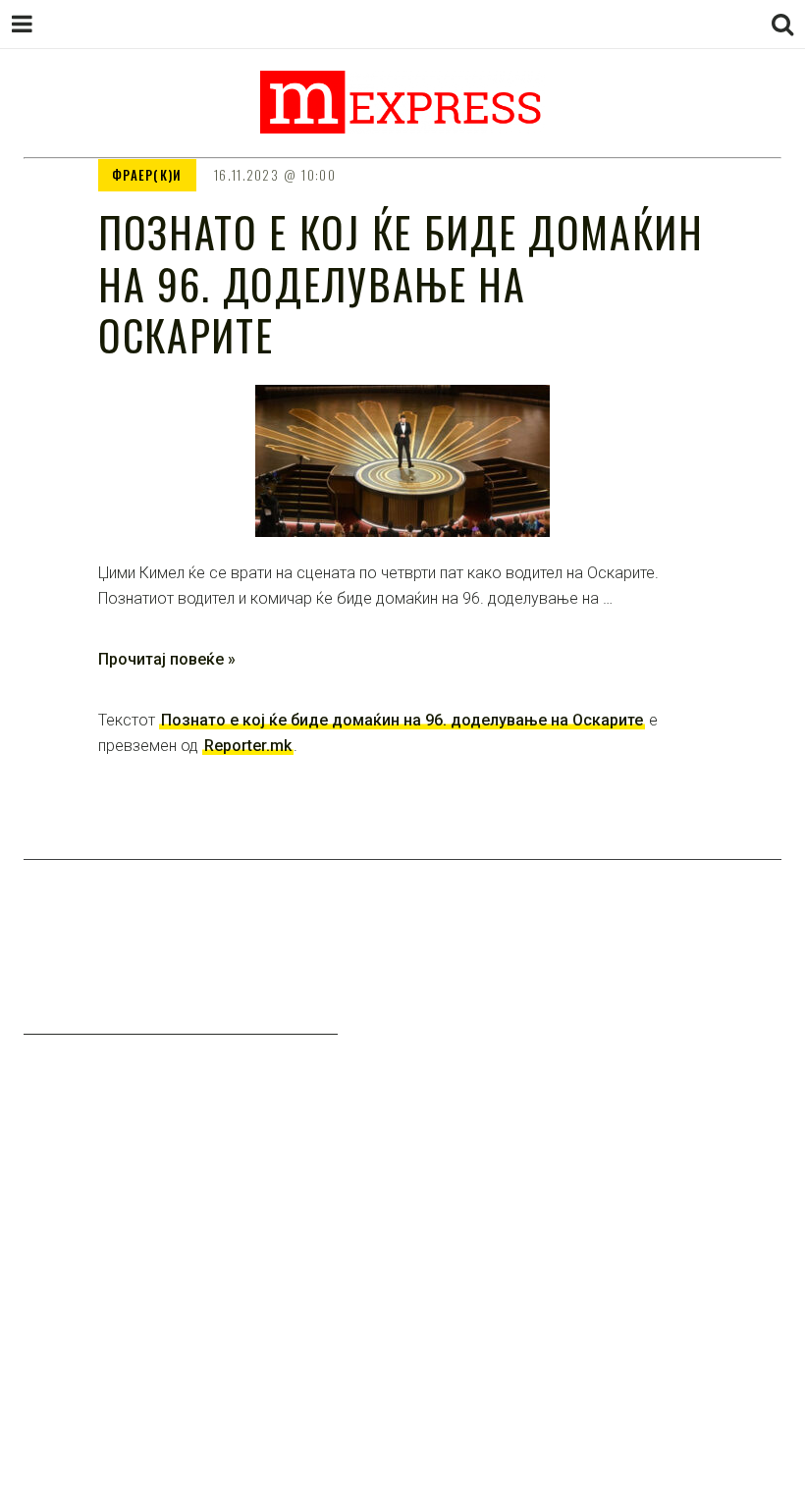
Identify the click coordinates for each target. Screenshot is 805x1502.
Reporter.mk (248, 745)
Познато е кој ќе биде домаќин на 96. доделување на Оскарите (402, 720)
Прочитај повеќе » (167, 659)
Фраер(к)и (147, 175)
